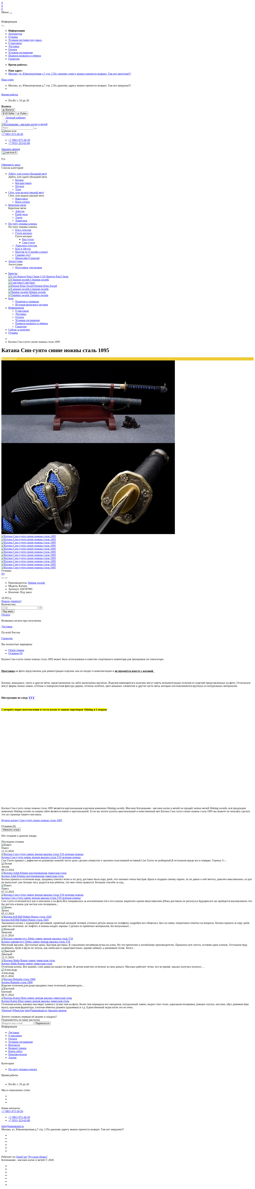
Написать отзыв (11, 829)
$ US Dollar (8, 113)
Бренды (12, 273)
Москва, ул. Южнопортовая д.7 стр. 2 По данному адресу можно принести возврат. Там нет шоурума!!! (69, 73)
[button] (7, 79)
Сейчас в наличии (19, 329)
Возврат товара (17, 1048)
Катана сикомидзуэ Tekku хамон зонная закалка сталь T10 (35, 941)
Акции (12, 1057)
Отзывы (13, 36)
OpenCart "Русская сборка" (32, 1156)
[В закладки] (2, 577)
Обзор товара (16, 650)
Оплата (12, 49)
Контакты (14, 1045)
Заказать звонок (10, 149)
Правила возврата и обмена (24, 55)
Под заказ (8, 611)
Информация (16, 307)
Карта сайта (15, 1051)
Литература (15, 33)
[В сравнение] (6, 577)
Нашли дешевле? (11, 601)
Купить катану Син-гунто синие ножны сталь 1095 (31, 820)
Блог (11, 298)
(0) (3, 573)
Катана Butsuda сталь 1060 (17, 982)
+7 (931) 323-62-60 (19, 143)
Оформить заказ (10, 164)
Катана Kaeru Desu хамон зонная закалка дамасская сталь (35, 1001)
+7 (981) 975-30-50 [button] (12, 1111)
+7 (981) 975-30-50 (19, 140)
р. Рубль (22, 113)
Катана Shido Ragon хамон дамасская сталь (26, 963)
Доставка (13, 46)
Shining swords (36, 582)
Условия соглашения (20, 52)
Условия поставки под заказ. (25, 40)
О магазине (15, 43)
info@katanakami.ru (12, 1126)
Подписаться (42, 1023)
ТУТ (32, 697)
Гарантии (14, 58)
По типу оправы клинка (22, 1069)
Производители (17, 1054)
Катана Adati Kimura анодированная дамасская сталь (32, 876)
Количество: (8, 604)
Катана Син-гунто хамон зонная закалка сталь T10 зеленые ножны (41, 857)
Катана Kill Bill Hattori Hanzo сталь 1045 (25, 919)
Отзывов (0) (15, 653)
